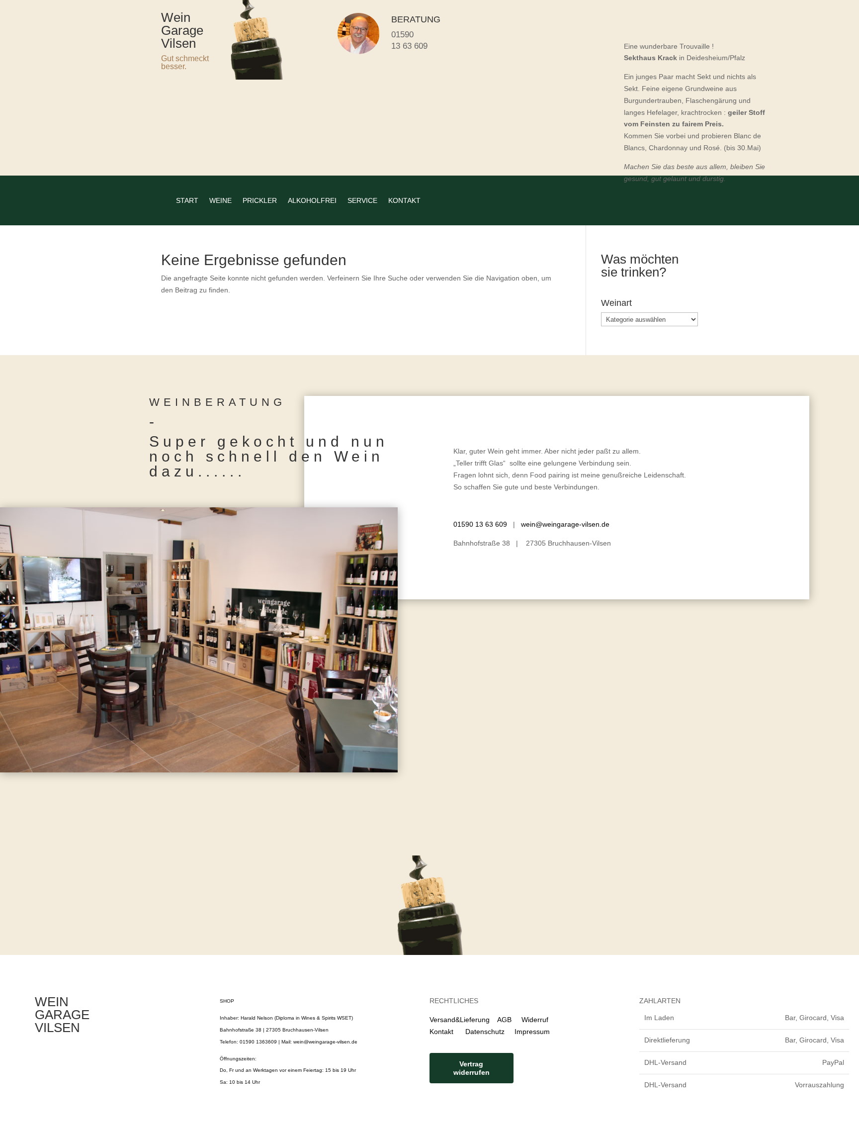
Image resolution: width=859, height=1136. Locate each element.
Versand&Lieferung (460, 1020)
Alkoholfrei (312, 200)
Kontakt (404, 200)
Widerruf (534, 1020)
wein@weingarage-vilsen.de (565, 524)
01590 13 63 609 (480, 524)
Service (362, 200)
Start (187, 200)
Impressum (532, 1032)
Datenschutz (480, 1032)
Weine (220, 200)
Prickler (260, 200)
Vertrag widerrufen (471, 1068)
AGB (504, 1020)
